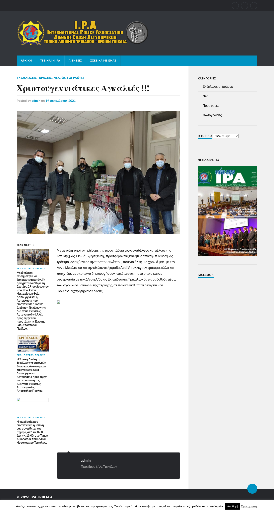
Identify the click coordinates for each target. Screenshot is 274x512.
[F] (235, 5)
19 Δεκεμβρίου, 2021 (61, 100)
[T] (244, 5)
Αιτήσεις (75, 61)
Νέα (57, 77)
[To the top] (252, 489)
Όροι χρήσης (249, 506)
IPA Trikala (41, 497)
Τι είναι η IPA (50, 61)
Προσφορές (211, 105)
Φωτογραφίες (73, 77)
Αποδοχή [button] (232, 506)
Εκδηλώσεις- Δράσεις (34, 77)
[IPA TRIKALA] (83, 44)
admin (36, 100)
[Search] (253, 5)
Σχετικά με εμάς (103, 61)
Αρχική (26, 61)
